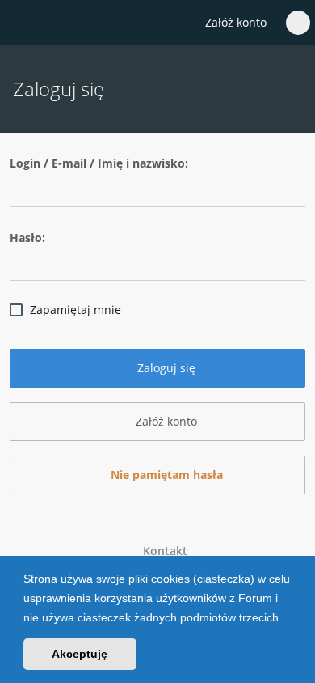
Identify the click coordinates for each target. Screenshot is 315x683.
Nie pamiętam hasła (165, 474)
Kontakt (161, 550)
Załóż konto (236, 22)
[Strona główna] (22, 23)
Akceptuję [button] (79, 653)
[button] (287, 619)
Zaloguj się (164, 367)
